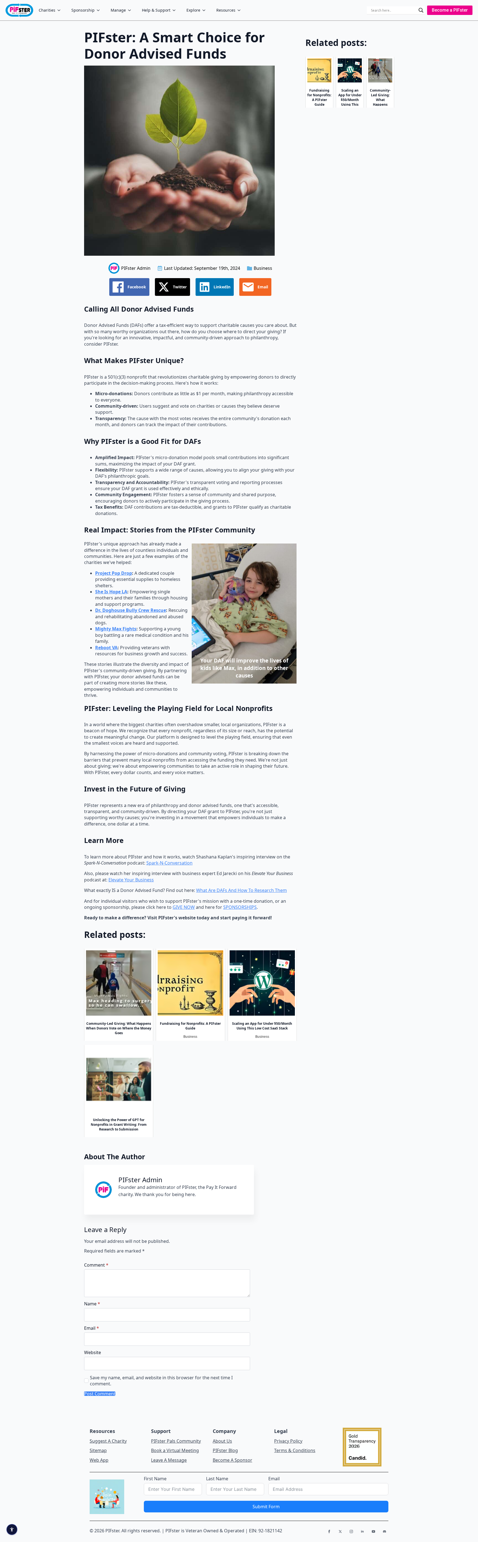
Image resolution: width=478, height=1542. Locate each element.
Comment (96, 1265)
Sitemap (98, 1450)
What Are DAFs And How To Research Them (241, 890)
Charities (47, 10)
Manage (118, 10)
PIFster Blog (225, 1450)
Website (92, 1352)
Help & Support (156, 10)
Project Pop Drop (113, 573)
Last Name (217, 1479)
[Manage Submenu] (131, 10)
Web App (99, 1460)
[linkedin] (362, 1531)
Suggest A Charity (108, 1441)
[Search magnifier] (421, 10)
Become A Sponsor (232, 1460)
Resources (225, 10)
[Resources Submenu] (240, 10)
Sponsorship (83, 10)
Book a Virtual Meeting (175, 1450)
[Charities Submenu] (60, 10)
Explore (193, 10)
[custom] (384, 1531)
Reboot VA (106, 648)
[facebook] (329, 1531)
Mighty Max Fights (115, 629)
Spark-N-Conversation (169, 863)
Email (91, 1328)
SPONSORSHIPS (240, 907)
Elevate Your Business (131, 880)
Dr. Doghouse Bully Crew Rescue (130, 610)
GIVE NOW (184, 907)
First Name (155, 1479)
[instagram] (351, 1531)
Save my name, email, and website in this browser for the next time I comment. (161, 1381)
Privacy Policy (288, 1441)
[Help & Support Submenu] (175, 10)
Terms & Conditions (294, 1450)
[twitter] (340, 1531)
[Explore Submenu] (205, 10)
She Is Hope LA (111, 592)
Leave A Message (169, 1460)
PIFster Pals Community (176, 1441)
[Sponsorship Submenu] (100, 10)
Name (92, 1304)
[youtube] (373, 1531)
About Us (222, 1441)
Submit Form (266, 1507)
